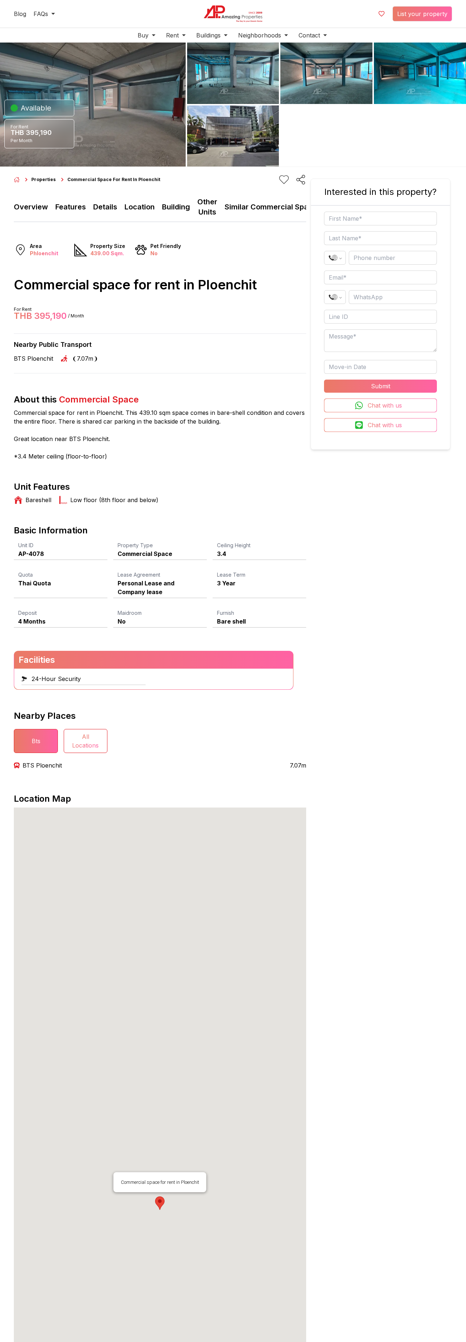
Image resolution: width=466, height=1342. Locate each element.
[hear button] (284, 179)
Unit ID (25, 545)
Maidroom (130, 613)
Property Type (135, 545)
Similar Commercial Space (271, 207)
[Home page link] (17, 180)
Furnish (225, 613)
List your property (422, 13)
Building (176, 207)
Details (105, 207)
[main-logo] (233, 14)
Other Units (207, 206)
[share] (300, 179)
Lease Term (231, 575)
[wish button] (382, 13)
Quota (25, 575)
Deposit (27, 613)
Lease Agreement (139, 575)
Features (70, 207)
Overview (31, 207)
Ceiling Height (233, 545)
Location (140, 207)
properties (43, 179)
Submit (380, 386)
